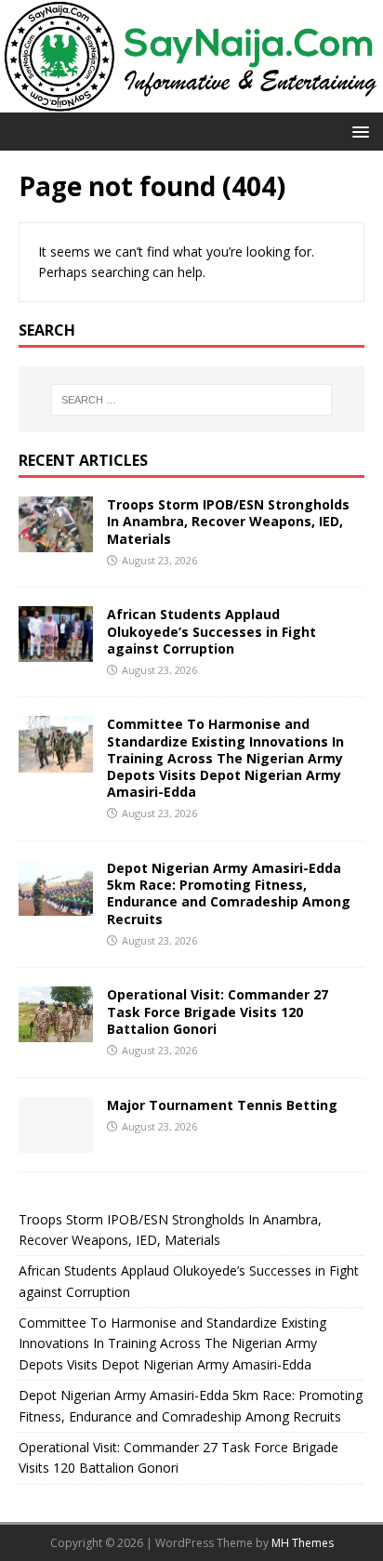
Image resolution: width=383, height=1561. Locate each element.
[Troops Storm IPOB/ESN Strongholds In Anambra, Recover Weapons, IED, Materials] (56, 541)
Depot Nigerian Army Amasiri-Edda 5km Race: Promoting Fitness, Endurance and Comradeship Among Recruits (228, 893)
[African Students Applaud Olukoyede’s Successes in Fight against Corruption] (56, 651)
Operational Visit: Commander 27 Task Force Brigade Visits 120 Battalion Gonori (217, 1011)
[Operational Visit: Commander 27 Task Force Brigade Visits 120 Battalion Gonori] (56, 1031)
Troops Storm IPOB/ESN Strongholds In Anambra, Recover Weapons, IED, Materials (228, 521)
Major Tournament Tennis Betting (222, 1105)
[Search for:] (192, 400)
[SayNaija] (191, 102)
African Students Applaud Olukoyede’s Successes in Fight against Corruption (211, 630)
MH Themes (302, 1543)
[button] (357, 130)
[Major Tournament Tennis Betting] (56, 1141)
